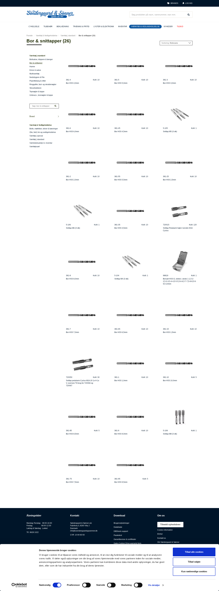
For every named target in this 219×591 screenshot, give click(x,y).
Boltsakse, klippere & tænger (41, 59)
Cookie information (165, 530)
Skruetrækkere (35, 88)
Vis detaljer (154, 585)
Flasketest (118, 535)
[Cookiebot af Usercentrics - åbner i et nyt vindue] (19, 585)
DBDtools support (121, 531)
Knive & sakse (35, 70)
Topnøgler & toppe (36, 92)
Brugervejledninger (121, 523)
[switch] (86, 585)
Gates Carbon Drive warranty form (127, 543)
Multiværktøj (34, 74)
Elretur (160, 534)
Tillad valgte (194, 561)
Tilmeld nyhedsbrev (170, 524)
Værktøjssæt (34, 147)
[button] (187, 3)
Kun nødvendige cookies (194, 571)
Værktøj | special (36, 136)
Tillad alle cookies (194, 552)
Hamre (32, 67)
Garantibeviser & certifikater (125, 539)
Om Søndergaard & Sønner (168, 542)
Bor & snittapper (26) (87, 36)
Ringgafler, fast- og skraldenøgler (42, 84)
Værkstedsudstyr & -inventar (40, 143)
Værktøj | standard (68, 36)
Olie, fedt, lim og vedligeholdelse (42, 132)
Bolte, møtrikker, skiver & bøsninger (43, 129)
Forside (30, 36)
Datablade (118, 527)
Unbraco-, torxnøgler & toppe (41, 95)
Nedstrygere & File (37, 77)
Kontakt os (161, 538)
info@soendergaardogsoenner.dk (83, 531)
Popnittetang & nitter (37, 81)
